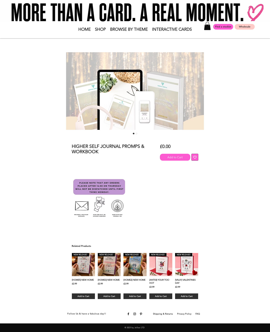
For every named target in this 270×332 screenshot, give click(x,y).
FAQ (197, 313)
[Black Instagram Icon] (134, 314)
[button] (100, 29)
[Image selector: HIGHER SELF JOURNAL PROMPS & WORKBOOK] (133, 133)
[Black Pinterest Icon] (141, 314)
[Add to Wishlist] (194, 157)
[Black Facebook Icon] (128, 314)
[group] (135, 276)
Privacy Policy (184, 313)
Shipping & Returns (163, 313)
